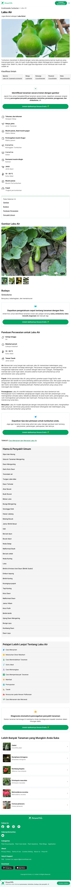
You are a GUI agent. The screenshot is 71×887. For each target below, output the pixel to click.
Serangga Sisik (8, 509)
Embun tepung (8, 573)
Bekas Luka (7, 499)
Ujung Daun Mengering (11, 618)
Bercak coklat (8, 554)
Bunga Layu (7, 623)
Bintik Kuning (7, 578)
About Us (37, 851)
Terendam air (8, 474)
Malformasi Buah (9, 549)
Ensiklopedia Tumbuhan (10, 8)
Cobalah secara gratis (61, 3)
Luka (4, 564)
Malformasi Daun (9, 598)
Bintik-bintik (7, 613)
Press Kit (44, 851)
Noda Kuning (7, 559)
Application (52, 844)
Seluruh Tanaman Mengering (13, 459)
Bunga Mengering (9, 504)
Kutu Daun (7, 593)
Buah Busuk (7, 494)
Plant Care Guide (20, 844)
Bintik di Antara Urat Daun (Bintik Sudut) (18, 568)
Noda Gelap (7, 544)
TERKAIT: (19, 440)
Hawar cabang (8, 514)
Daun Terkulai (8, 484)
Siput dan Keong (9, 454)
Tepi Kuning (7, 588)
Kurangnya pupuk (9, 583)
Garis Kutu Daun (9, 469)
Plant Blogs (43, 844)
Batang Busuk (8, 519)
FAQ (2, 859)
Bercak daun (7, 534)
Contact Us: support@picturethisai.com (18, 859)
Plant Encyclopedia (7, 844)
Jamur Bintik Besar (10, 524)
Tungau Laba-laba (9, 479)
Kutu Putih (7, 608)
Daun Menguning (9, 464)
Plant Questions (33, 844)
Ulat (4, 529)
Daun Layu (7, 633)
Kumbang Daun (8, 628)
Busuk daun (7, 539)
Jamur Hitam (7, 603)
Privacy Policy (6, 851)
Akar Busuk (7, 489)
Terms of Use (16, 851)
